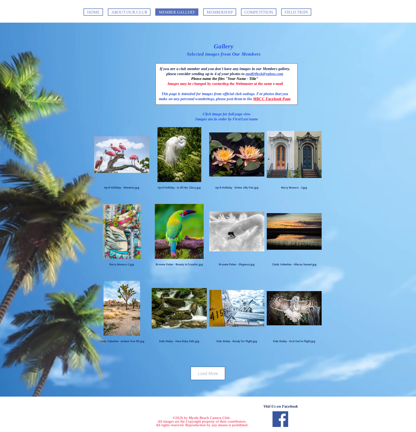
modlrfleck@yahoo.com (264, 74)
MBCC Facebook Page (272, 99)
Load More (208, 373)
